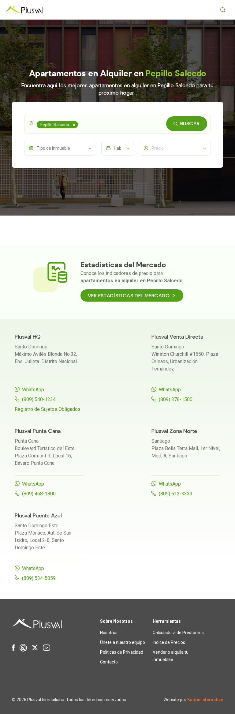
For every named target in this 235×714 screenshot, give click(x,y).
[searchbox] (80, 124)
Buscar (190, 123)
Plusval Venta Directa (177, 337)
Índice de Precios (169, 642)
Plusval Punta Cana (38, 431)
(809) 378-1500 (175, 399)
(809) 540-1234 (39, 399)
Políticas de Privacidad (121, 652)
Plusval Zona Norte (174, 431)
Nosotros (109, 632)
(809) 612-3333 (175, 494)
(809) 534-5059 (39, 578)
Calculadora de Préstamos (178, 632)
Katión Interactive (205, 699)
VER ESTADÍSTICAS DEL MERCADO (129, 296)
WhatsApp (33, 390)
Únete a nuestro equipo (122, 642)
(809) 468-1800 (39, 494)
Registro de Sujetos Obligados (47, 409)
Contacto (109, 662)
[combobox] (117, 123)
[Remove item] (74, 124)
